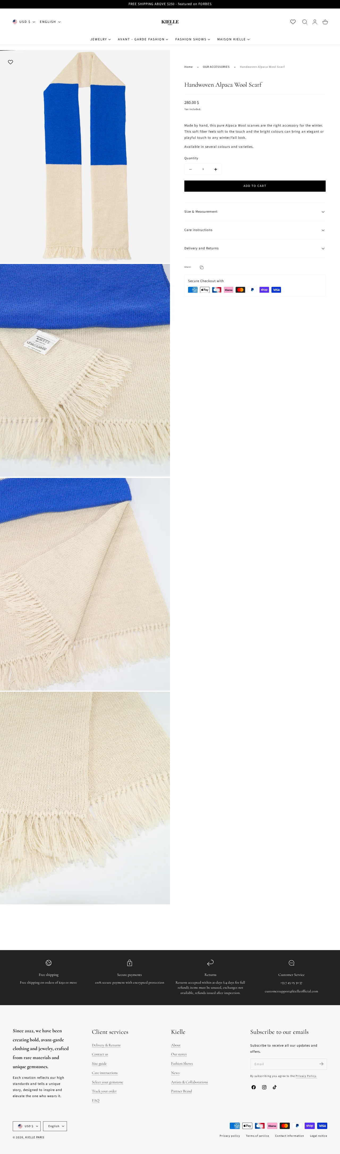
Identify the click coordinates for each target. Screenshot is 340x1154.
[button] (304, 21)
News (175, 1073)
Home (188, 67)
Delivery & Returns (106, 1045)
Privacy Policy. (306, 1076)
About (176, 1045)
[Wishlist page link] (293, 21)
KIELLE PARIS (34, 1137)
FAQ (95, 1100)
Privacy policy (230, 1136)
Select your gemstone (107, 1082)
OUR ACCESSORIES (216, 67)
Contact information (289, 1136)
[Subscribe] (321, 1063)
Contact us (100, 1054)
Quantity (191, 158)
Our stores (179, 1054)
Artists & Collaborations (189, 1082)
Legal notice (318, 1136)
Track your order (104, 1091)
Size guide (99, 1063)
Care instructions (105, 1073)
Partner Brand (181, 1091)
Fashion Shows (182, 1063)
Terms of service (257, 1136)
